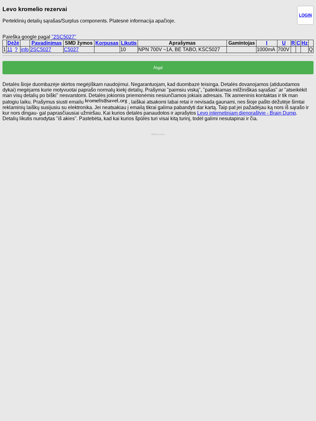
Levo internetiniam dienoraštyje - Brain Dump (246, 113)
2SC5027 (40, 49)
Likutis (129, 43)
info (25, 49)
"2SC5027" (64, 36)
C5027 (71, 49)
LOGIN (305, 15)
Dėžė (13, 43)
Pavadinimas (46, 43)
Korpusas (106, 43)
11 (9, 49)
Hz (304, 43)
